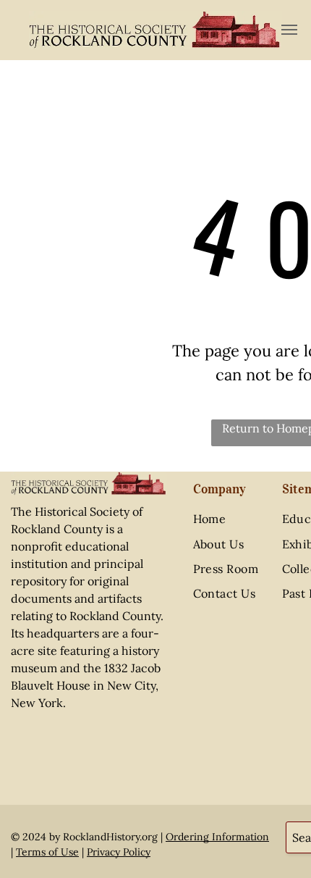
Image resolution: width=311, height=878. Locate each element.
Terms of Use (47, 851)
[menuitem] (239, 518)
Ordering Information (217, 836)
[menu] (289, 29)
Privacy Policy (118, 851)
